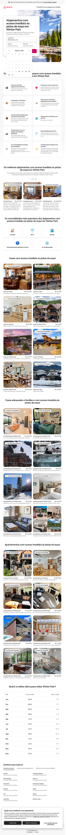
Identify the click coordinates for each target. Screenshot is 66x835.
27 (22, 71)
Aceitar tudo (12, 823)
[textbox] (14, 46)
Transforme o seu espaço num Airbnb (48, 7)
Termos (36, 832)
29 (29, 71)
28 (26, 71)
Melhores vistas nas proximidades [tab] (45, 768)
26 (19, 71)
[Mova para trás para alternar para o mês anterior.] (9, 50)
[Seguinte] (35, 179)
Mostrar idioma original (49, 2)
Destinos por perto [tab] (8, 768)
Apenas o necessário (31, 823)
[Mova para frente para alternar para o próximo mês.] (29, 50)
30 (9, 75)
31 (12, 75)
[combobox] (21, 40)
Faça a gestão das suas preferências (50, 823)
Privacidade (29, 832)
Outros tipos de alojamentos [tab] (25, 768)
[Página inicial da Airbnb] (7, 7)
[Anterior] (29, 179)
